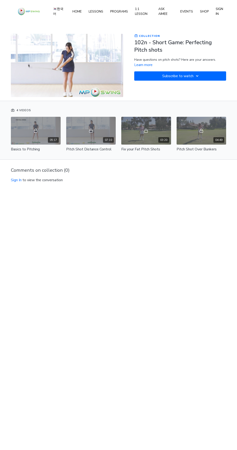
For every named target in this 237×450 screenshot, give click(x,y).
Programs (119, 11)
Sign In (219, 11)
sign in (16, 180)
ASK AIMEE (163, 11)
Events (186, 11)
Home (77, 11)
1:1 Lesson (141, 11)
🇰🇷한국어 (58, 11)
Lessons (96, 11)
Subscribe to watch (177, 76)
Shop (204, 11)
